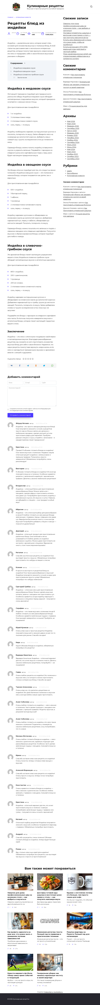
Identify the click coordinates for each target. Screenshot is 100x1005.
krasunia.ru (48, 992)
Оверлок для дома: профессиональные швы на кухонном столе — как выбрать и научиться (20, 896)
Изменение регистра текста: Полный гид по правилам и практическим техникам (49, 934)
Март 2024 (71, 152)
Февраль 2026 (73, 126)
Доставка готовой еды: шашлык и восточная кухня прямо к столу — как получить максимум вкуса (77, 35)
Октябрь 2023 (73, 156)
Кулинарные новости (76, 176)
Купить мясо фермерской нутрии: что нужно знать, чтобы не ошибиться (77, 42)
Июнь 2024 (71, 147)
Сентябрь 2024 (73, 142)
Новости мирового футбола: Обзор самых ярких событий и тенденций (20, 975)
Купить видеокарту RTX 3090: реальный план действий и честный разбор (75, 49)
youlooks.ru (58, 992)
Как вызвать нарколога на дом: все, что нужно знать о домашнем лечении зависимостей (20, 935)
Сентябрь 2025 (73, 128)
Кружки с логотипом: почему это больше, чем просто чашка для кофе (79, 895)
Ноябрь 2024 (72, 140)
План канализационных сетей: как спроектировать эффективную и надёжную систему (77, 56)
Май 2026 (71, 121)
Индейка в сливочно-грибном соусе (28, 75)
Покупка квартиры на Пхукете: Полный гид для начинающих (78, 934)
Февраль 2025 (73, 133)
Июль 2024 (71, 145)
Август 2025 (72, 131)
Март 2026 (71, 124)
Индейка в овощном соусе (24, 71)
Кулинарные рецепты (45, 6)
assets (69, 171)
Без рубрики (72, 173)
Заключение (22, 77)
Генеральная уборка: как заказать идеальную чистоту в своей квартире (76, 84)
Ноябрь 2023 (72, 154)
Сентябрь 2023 (73, 159)
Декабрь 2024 (73, 138)
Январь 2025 (72, 135)
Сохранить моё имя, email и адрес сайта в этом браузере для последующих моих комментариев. (30, 409)
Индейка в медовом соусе (24, 68)
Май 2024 (71, 149)
